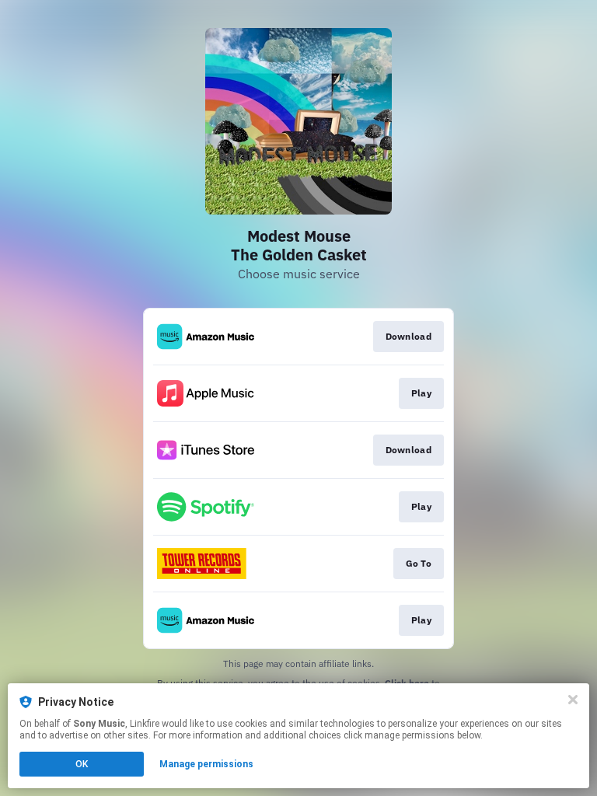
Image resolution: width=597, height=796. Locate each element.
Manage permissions (206, 764)
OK (81, 764)
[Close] (572, 699)
